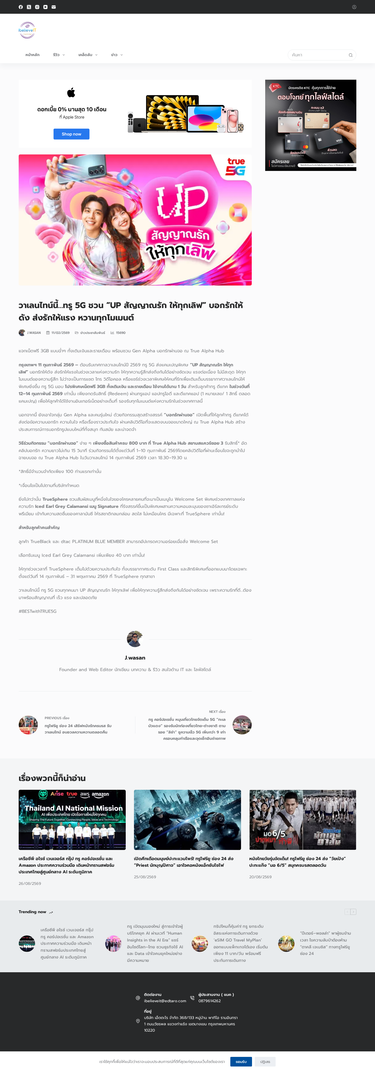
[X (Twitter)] (29, 7)
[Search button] (351, 55)
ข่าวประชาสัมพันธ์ (92, 332)
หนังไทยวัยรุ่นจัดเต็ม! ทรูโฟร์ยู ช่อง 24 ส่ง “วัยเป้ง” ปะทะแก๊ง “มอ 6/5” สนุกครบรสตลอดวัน (297, 862)
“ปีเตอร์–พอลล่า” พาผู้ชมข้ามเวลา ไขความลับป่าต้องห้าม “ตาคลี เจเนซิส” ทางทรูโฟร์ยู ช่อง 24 (325, 943)
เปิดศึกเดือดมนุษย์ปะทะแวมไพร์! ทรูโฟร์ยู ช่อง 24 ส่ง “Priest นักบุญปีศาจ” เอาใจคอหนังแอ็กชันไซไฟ (183, 862)
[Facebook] (21, 7)
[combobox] (317, 54)
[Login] (354, 7)
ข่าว (114, 55)
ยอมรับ (241, 1061)
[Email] (54, 7)
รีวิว (56, 55)
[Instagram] (37, 7)
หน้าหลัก (33, 55)
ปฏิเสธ (265, 1061)
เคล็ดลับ (85, 55)
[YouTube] (45, 7)
